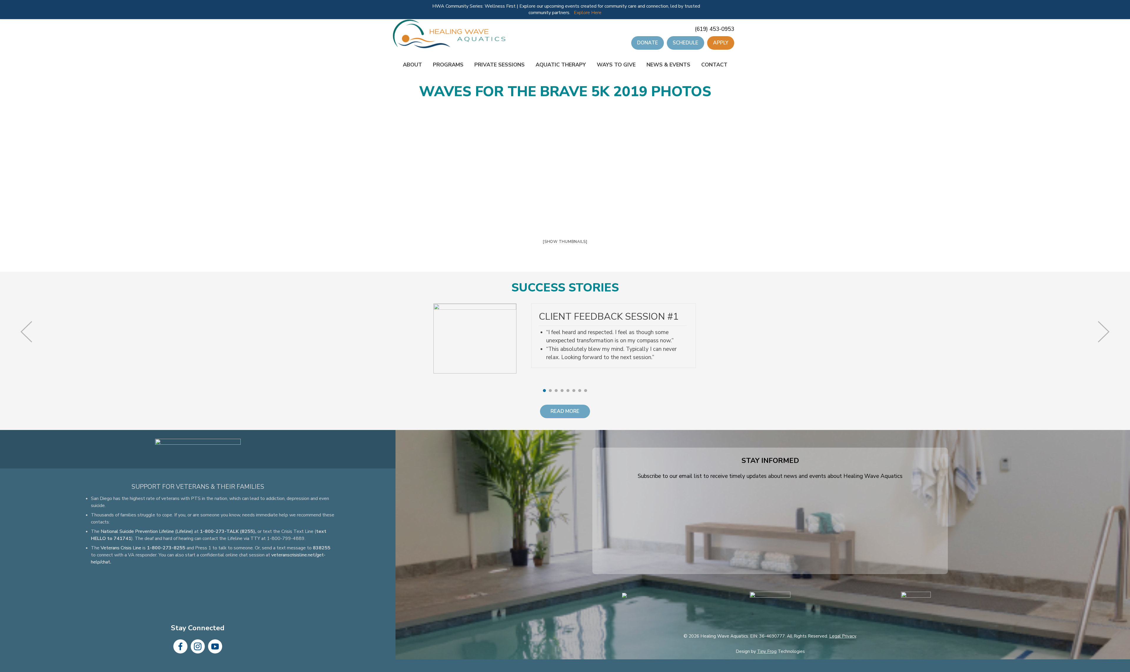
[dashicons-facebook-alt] (180, 646)
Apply (720, 42)
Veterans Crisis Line (121, 548)
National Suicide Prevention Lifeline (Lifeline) (147, 531)
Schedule (685, 42)
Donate (647, 42)
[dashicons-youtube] (215, 646)
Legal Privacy (842, 636)
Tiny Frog (767, 651)
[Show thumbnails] (565, 241)
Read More (565, 411)
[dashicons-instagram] (198, 646)
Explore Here (587, 12)
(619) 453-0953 (714, 29)
